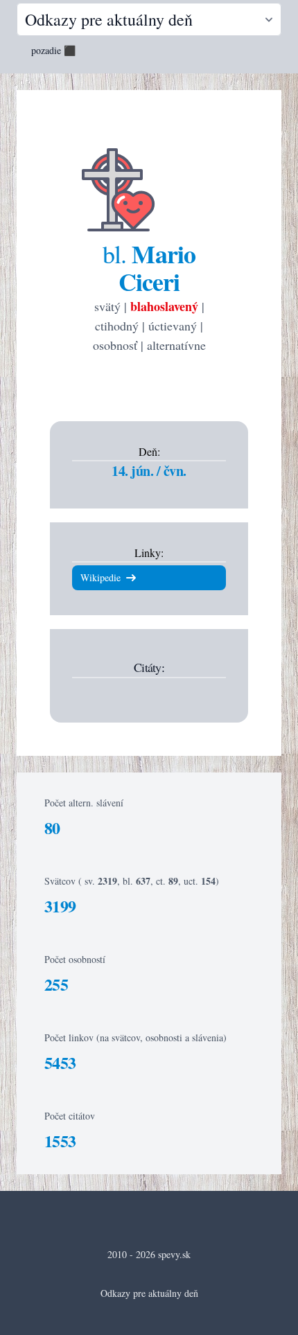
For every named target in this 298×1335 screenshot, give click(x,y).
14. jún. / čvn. (149, 471)
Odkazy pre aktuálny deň (149, 1293)
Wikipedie (100, 577)
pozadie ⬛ (53, 50)
